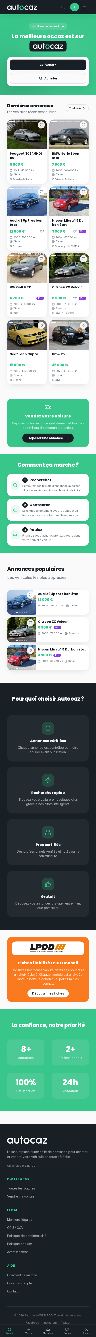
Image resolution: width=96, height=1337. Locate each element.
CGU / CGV (15, 1228)
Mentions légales (19, 1219)
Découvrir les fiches (48, 993)
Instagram (50, 1322)
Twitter (66, 1322)
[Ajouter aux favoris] (41, 124)
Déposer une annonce (45, 438)
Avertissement (17, 1252)
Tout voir (75, 108)
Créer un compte (19, 1283)
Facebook (32, 1322)
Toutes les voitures (21, 1188)
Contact (13, 1291)
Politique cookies (20, 1244)
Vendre (50, 65)
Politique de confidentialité (26, 1236)
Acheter (50, 78)
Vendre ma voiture (20, 1196)
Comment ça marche (22, 1275)
